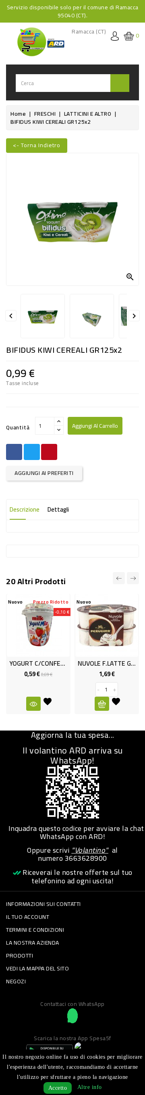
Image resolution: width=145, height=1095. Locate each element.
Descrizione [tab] (24, 509)
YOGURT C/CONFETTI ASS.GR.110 (57, 663)
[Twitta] (32, 452)
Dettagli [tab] (58, 509)
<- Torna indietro (36, 145)
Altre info (89, 1087)
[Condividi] (14, 452)
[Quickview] (33, 704)
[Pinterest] (49, 452)
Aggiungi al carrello (95, 426)
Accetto (57, 1088)
